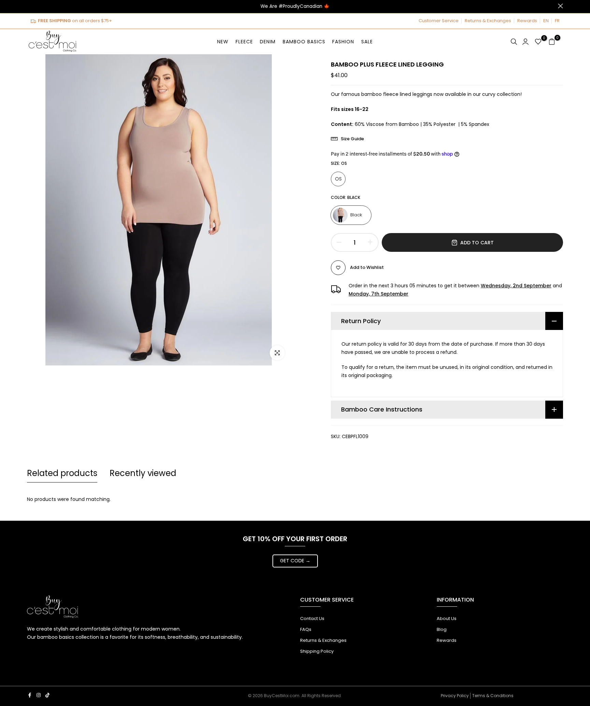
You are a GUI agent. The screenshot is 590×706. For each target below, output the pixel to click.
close (29, 6)
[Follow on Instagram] (38, 695)
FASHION (343, 41)
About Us (446, 618)
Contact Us (312, 618)
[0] (538, 42)
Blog (442, 629)
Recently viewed (143, 473)
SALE (367, 41)
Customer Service (439, 20)
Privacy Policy (455, 695)
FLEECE (244, 41)
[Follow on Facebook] (29, 695)
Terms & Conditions (493, 695)
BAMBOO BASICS (304, 41)
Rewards (527, 20)
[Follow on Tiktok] (47, 695)
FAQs (305, 629)
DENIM (268, 41)
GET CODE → (295, 560)
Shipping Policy (317, 651)
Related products (62, 473)
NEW (222, 41)
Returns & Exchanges (488, 20)
